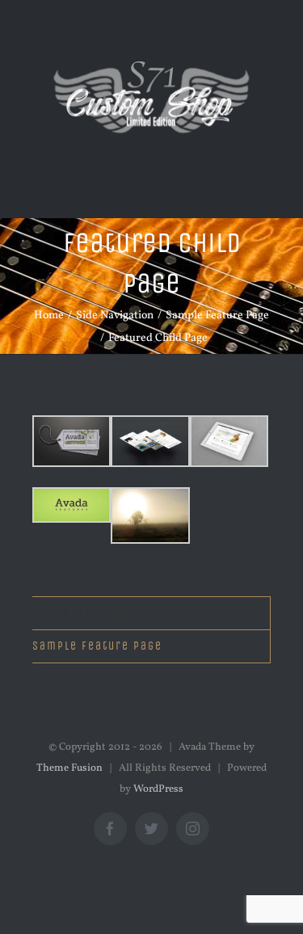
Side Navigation (81, 613)
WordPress (158, 789)
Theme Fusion (69, 768)
